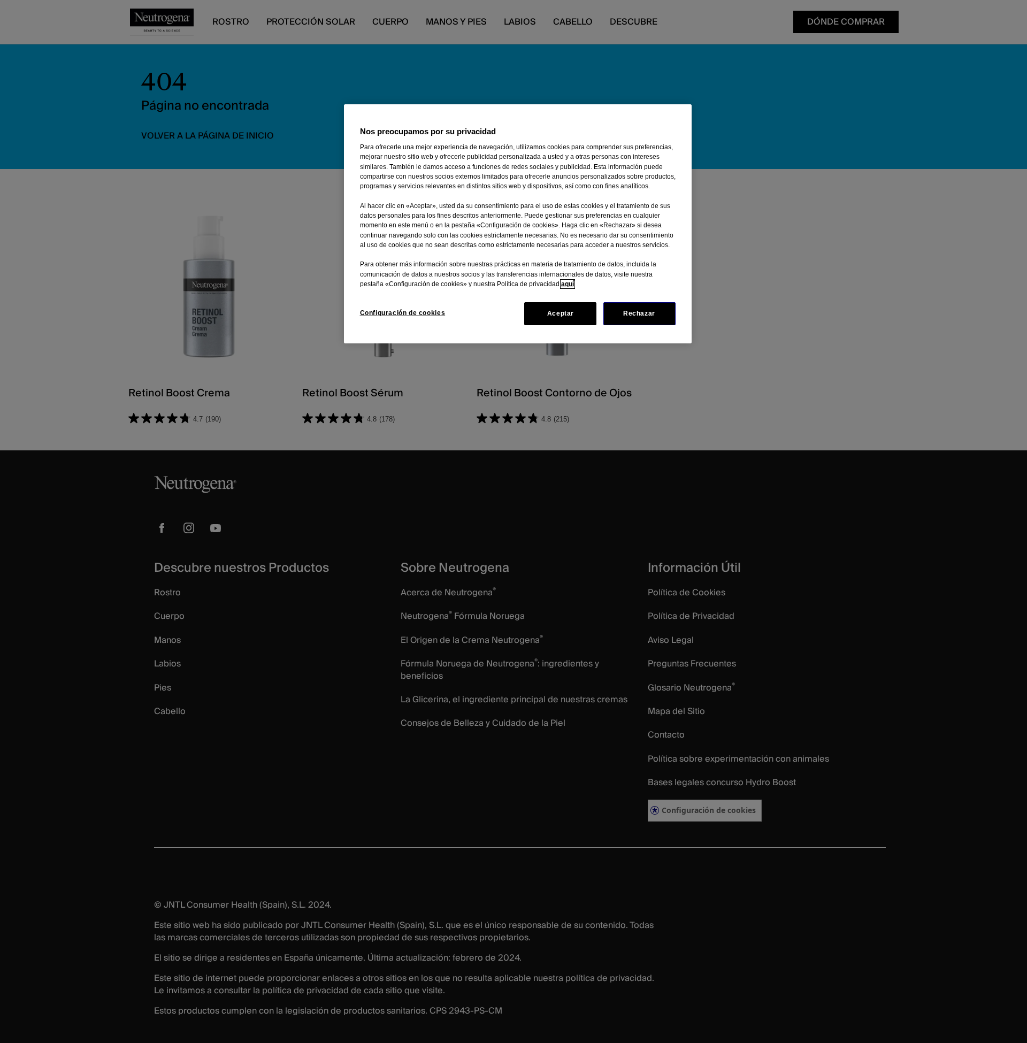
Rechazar (639, 313)
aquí (567, 284)
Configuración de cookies (403, 313)
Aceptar (560, 313)
